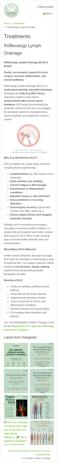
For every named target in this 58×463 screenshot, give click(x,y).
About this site (43, 454)
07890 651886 (45, 7)
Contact (46, 451)
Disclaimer (36, 451)
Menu (48, 13)
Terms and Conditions (18, 451)
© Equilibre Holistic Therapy (36, 458)
